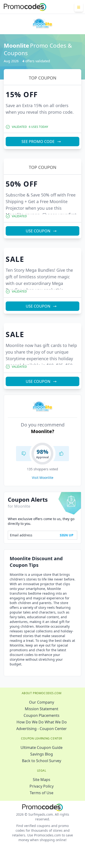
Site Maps (41, 779)
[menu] (78, 7)
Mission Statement (41, 708)
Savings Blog (41, 754)
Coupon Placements (42, 715)
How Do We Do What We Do (42, 722)
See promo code (38, 141)
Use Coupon (38, 231)
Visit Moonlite (42, 477)
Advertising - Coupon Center (41, 728)
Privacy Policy (42, 786)
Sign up (66, 535)
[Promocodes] (25, 7)
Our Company (41, 702)
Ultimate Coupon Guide (42, 747)
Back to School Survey (41, 760)
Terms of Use (41, 792)
